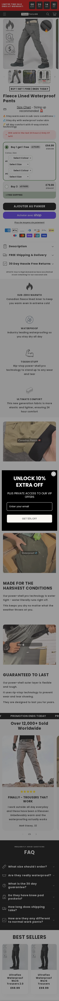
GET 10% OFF (29, 518)
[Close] (53, 474)
